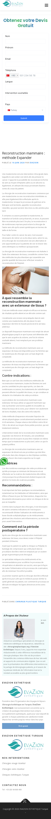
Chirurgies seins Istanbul (13, 769)
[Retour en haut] (26, 802)
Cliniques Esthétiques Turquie (15, 774)
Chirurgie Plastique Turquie (30, 601)
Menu (46, 5)
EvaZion (34, 162)
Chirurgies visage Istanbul (13, 763)
